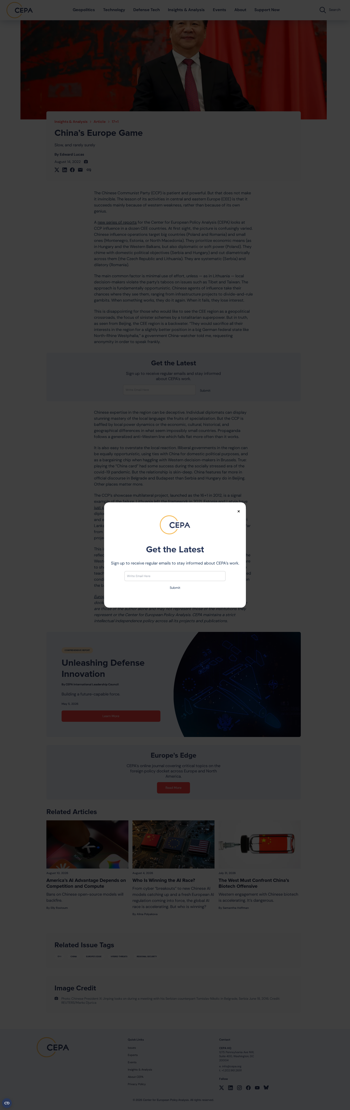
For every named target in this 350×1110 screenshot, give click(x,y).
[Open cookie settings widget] (7, 1103)
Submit (175, 588)
